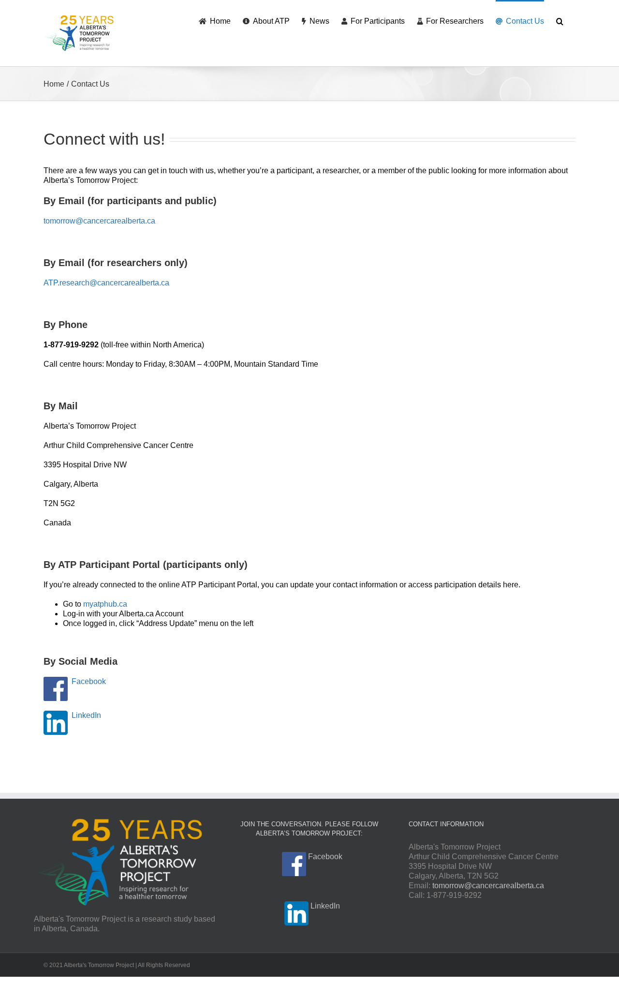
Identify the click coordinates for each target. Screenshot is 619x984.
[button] (559, 20)
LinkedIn (86, 715)
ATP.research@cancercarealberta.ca (106, 283)
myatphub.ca (105, 604)
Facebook (89, 681)
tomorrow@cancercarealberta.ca (99, 221)
